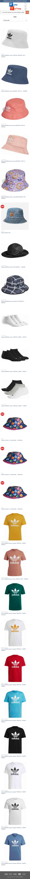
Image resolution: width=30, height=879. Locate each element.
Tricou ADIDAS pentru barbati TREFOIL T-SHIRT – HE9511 (14, 685)
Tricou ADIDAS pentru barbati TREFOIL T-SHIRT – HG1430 (14, 614)
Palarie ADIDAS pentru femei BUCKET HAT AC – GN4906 (13, 162)
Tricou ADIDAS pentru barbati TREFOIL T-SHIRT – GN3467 (14, 864)
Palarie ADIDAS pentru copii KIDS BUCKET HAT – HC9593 (13, 197)
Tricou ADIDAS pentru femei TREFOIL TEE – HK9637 (14, 579)
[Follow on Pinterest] (25, 9)
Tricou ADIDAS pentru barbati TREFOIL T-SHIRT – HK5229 (14, 544)
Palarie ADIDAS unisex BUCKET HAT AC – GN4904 (14, 91)
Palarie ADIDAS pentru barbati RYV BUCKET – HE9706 (13, 302)
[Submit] (27, 12)
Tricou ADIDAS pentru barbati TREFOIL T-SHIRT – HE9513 (14, 721)
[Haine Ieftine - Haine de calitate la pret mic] (15, 6)
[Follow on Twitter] (25, 6)
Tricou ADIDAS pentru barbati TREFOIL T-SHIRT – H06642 (14, 757)
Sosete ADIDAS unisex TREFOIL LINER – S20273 (13, 337)
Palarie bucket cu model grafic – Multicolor (12, 440)
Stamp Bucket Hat (5, 232)
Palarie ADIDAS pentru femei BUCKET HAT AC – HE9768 (13, 126)
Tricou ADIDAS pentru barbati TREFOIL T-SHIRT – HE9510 (14, 649)
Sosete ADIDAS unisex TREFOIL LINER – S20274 (13, 371)
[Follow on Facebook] (25, 3)
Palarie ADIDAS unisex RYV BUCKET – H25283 (13, 267)
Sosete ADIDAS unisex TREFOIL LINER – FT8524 (14, 405)
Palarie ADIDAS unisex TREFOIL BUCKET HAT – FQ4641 (13, 56)
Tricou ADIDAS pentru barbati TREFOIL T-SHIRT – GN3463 (14, 828)
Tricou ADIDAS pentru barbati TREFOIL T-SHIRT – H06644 (14, 792)
